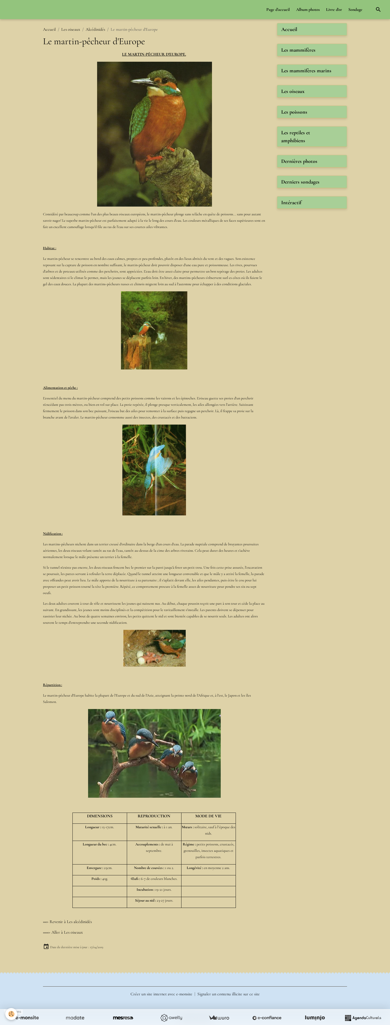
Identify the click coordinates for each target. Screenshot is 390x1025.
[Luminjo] (315, 1018)
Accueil (49, 29)
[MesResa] (123, 1018)
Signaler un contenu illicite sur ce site (228, 994)
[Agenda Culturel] (363, 1018)
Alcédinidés (95, 29)
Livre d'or (334, 9)
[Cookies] (11, 1014)
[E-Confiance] (267, 1018)
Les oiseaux (70, 29)
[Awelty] (171, 1018)
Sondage (355, 9)
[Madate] (75, 1018)
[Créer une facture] (219, 1018)
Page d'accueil (278, 9)
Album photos (308, 9)
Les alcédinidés (79, 921)
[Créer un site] (27, 1018)
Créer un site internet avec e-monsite (161, 994)
